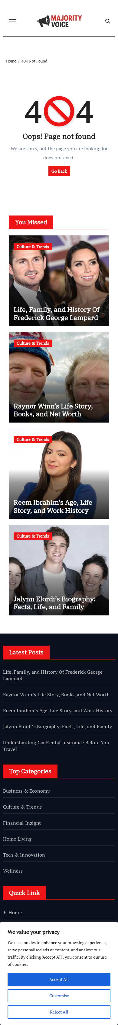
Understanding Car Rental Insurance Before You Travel (56, 745)
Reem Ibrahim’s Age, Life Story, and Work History (53, 506)
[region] (59, 973)
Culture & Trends (33, 246)
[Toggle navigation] (13, 21)
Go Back (59, 171)
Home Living (17, 838)
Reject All (59, 1012)
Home (15, 912)
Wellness (13, 870)
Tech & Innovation (24, 854)
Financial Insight (22, 822)
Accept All (59, 979)
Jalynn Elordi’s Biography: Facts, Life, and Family (55, 602)
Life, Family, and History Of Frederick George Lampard (57, 313)
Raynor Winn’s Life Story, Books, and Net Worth (53, 409)
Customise (59, 995)
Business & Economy (26, 790)
